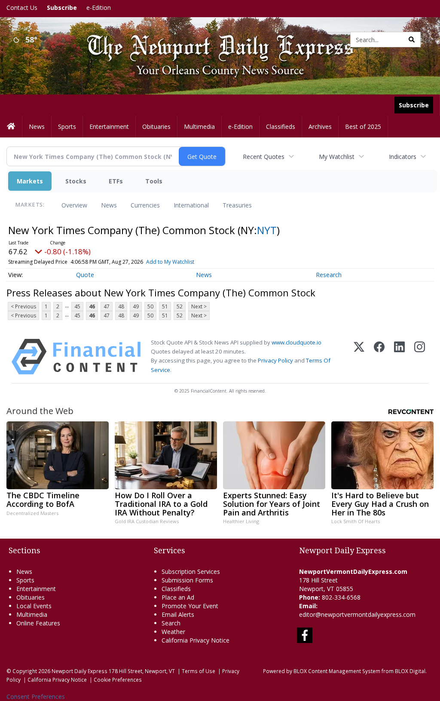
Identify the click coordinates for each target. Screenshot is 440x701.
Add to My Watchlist (170, 261)
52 (180, 306)
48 (121, 306)
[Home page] (213, 39)
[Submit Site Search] (411, 39)
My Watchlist (336, 156)
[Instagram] (419, 356)
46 (92, 306)
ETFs (116, 181)
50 (150, 306)
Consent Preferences (35, 696)
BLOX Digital (410, 670)
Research (329, 275)
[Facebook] (379, 356)
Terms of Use (198, 670)
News (109, 205)
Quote (85, 275)
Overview (74, 205)
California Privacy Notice (57, 679)
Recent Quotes (263, 156)
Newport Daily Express (79, 670)
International (191, 205)
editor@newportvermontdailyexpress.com (357, 614)
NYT (267, 230)
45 (77, 306)
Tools (153, 181)
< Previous (23, 306)
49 (136, 306)
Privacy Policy (275, 360)
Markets (30, 181)
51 (165, 306)
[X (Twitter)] (359, 356)
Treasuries (237, 205)
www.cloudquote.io (296, 342)
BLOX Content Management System (336, 670)
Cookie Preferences (118, 679)
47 (107, 306)
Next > (199, 306)
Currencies (145, 205)
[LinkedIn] (399, 356)
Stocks (75, 181)
